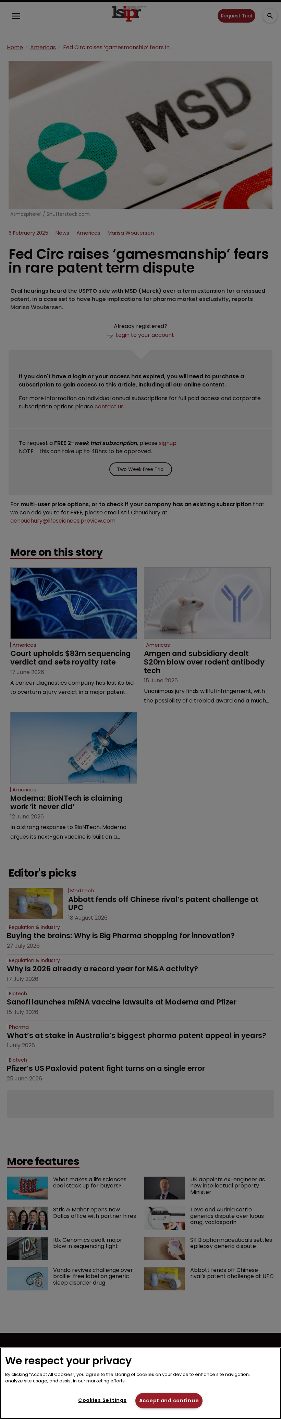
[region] (140, 1383)
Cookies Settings (102, 1400)
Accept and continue (169, 1400)
